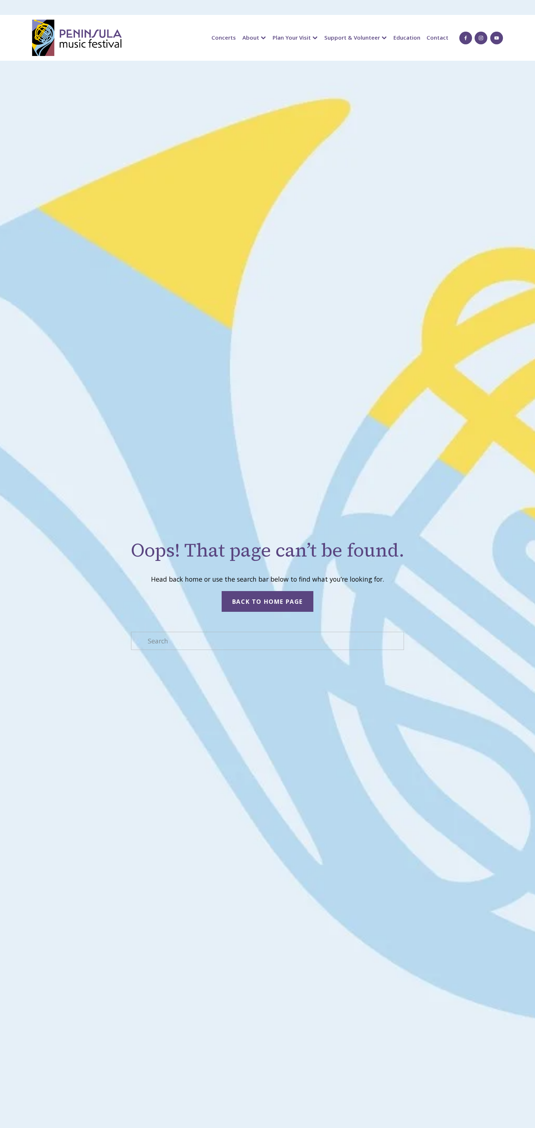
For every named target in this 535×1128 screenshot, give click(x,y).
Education (406, 37)
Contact (437, 37)
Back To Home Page (267, 602)
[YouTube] (496, 38)
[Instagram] (481, 38)
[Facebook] (465, 38)
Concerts (223, 37)
